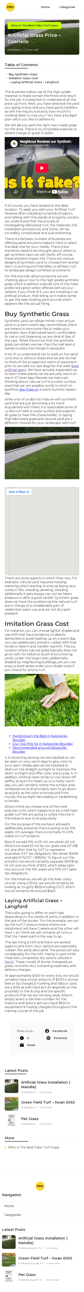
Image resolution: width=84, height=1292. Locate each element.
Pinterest (60, 1038)
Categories (67, 7)
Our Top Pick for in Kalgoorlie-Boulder (43, 744)
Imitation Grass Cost (23, 78)
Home (45, 7)
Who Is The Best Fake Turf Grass (34, 25)
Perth (9, 962)
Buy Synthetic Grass (23, 74)
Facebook (60, 1031)
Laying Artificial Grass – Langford (35, 82)
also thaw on (29, 389)
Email (31, 1045)
